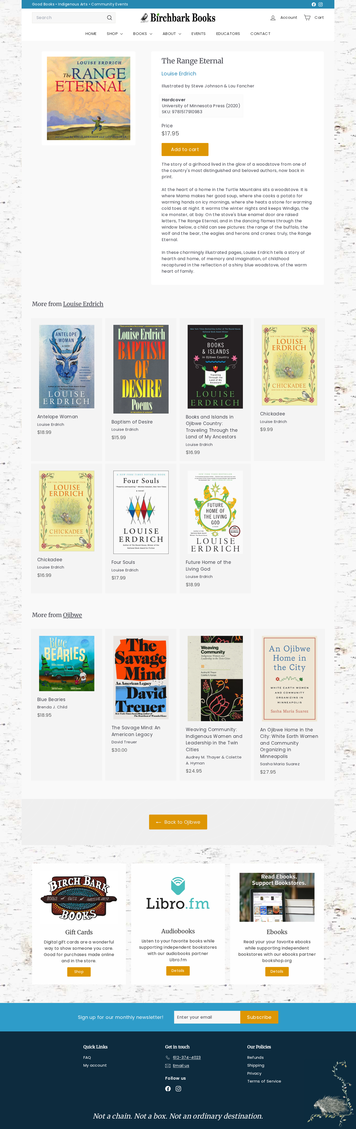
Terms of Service (264, 1081)
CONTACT (260, 33)
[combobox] (73, 17)
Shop (79, 971)
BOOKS (140, 33)
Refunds (255, 1057)
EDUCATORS (228, 33)
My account (95, 1065)
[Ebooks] (277, 897)
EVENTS (199, 33)
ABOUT (170, 33)
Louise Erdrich (179, 73)
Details (178, 970)
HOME (91, 33)
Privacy (254, 1073)
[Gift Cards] (79, 897)
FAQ (87, 1057)
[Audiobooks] (178, 897)
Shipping (256, 1065)
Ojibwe (72, 615)
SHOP (113, 33)
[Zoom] (88, 98)
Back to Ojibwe (181, 822)
